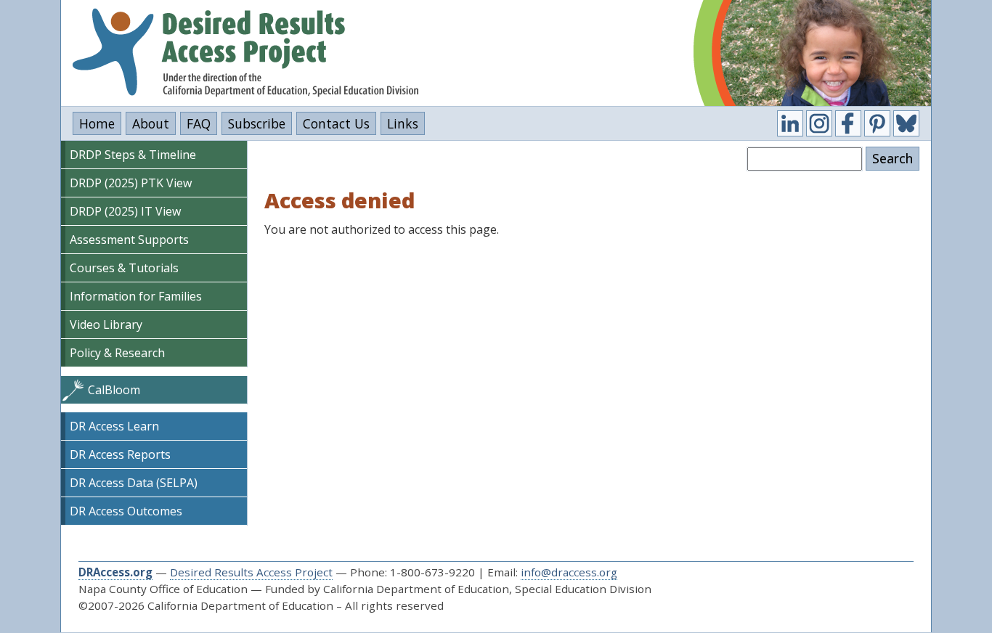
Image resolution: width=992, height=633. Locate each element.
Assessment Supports (129, 240)
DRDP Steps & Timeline (133, 155)
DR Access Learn (114, 426)
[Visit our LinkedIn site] (790, 123)
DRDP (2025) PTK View (131, 183)
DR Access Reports (120, 454)
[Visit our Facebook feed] (848, 123)
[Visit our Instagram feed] (819, 123)
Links (402, 123)
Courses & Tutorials (124, 268)
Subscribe (256, 123)
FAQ (199, 123)
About (150, 123)
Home (97, 123)
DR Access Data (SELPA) (134, 483)
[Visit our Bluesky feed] (906, 123)
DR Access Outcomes (126, 511)
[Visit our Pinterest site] (877, 123)
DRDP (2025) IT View (125, 211)
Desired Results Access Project (251, 572)
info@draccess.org (569, 572)
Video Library (106, 324)
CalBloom (114, 390)
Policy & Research (117, 353)
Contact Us (336, 123)
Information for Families (136, 296)
